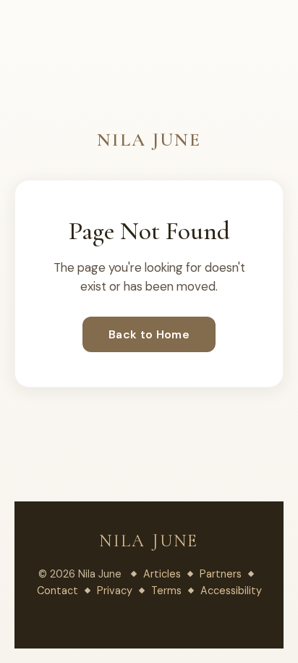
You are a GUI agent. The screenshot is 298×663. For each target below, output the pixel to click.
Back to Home (149, 334)
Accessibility (231, 590)
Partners (221, 573)
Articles (162, 573)
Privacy (114, 590)
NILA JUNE (148, 139)
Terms (166, 590)
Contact (57, 590)
